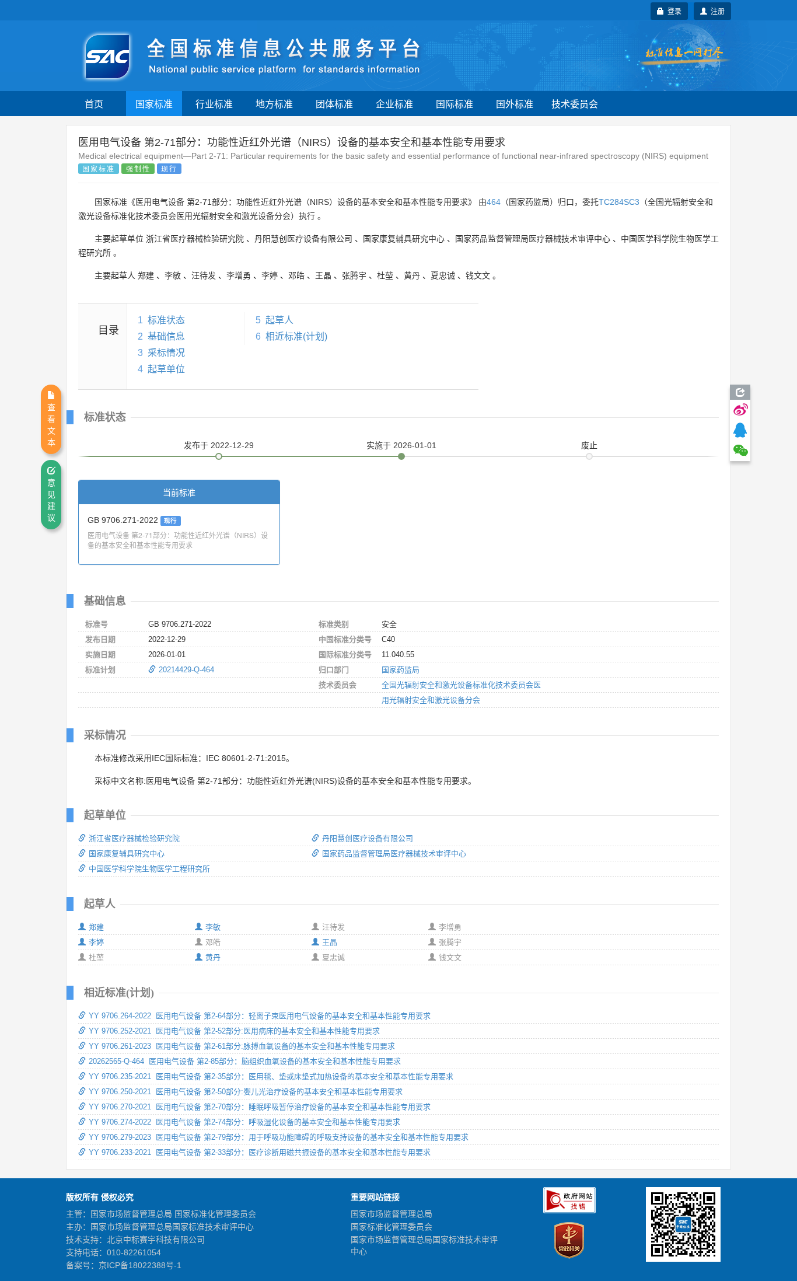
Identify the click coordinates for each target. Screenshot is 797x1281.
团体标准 (334, 103)
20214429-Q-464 (186, 669)
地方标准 (274, 103)
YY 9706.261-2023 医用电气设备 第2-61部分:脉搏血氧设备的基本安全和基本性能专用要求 (242, 1046)
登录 (672, 11)
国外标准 (514, 103)
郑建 (96, 927)
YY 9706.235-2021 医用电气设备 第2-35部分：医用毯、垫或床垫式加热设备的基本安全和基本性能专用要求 (271, 1076)
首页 (94, 103)
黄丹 (213, 957)
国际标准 (454, 103)
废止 (589, 445)
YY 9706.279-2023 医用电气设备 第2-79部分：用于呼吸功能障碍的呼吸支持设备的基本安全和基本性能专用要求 (279, 1137)
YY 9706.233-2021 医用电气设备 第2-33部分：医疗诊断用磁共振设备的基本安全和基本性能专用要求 (260, 1152)
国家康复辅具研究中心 (127, 853)
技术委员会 (574, 103)
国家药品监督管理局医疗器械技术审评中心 (394, 853)
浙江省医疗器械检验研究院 (134, 838)
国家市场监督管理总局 (391, 1214)
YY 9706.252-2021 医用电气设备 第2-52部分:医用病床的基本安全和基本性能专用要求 (234, 1031)
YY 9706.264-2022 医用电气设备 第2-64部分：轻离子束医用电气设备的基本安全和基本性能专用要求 (260, 1015)
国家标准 (154, 103)
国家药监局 (401, 669)
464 (494, 202)
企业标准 (394, 103)
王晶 (329, 942)
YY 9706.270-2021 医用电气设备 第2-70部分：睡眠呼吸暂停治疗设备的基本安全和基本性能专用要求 (260, 1106)
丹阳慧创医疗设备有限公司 (367, 838)
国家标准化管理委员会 (391, 1226)
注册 (716, 11)
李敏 (213, 927)
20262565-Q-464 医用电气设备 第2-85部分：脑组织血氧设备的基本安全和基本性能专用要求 (245, 1061)
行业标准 (214, 103)
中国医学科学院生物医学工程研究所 (149, 868)
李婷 (96, 942)
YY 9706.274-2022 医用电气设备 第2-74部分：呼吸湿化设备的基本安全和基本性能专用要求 (244, 1122)
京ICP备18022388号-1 (140, 1265)
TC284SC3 (619, 202)
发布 (219, 445)
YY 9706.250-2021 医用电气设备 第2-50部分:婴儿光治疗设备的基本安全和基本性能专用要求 (246, 1091)
